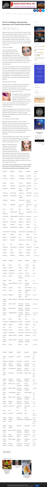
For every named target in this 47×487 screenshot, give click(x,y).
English (9, 29)
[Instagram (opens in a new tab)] (37, 10)
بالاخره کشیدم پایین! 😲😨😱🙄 (39, 52)
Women (18, 29)
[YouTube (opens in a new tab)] (40, 10)
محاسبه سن (39, 140)
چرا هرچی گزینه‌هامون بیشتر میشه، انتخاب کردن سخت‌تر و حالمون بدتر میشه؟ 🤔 (39, 59)
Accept (37, 485)
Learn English (13, 29)
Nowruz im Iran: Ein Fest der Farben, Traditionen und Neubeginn (7, 472)
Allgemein (5, 29)
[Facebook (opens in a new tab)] (34, 10)
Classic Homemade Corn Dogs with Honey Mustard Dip (27, 476)
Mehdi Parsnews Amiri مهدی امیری (9, 27)
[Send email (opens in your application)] (43, 10)
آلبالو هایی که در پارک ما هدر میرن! (16, 467)
